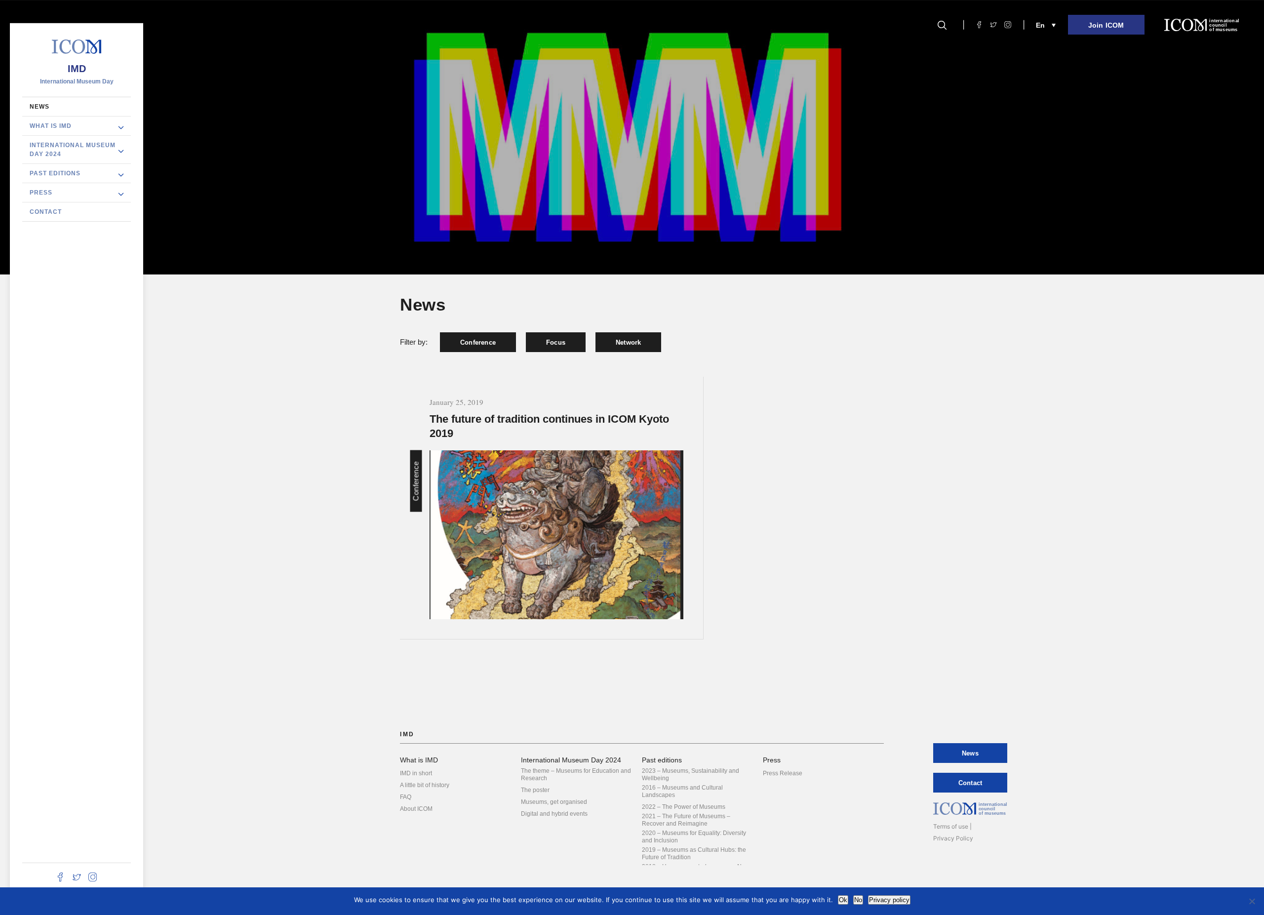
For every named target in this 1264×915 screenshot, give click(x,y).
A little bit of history (424, 785)
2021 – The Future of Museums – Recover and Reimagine (686, 820)
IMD (77, 68)
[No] (1252, 901)
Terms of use (950, 826)
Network (628, 342)
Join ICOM (1106, 25)
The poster (535, 790)
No (858, 900)
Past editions (55, 172)
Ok (843, 900)
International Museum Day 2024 (73, 149)
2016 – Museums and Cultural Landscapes (682, 791)
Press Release (782, 773)
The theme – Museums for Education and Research (576, 774)
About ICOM (416, 808)
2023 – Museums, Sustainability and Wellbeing (690, 774)
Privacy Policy (953, 838)
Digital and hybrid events (554, 813)
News (39, 106)
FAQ (405, 797)
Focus (555, 342)
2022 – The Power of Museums (683, 806)
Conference (478, 342)
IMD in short (416, 773)
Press (41, 192)
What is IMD (51, 125)
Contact (46, 211)
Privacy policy (889, 900)
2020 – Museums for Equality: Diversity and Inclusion (694, 837)
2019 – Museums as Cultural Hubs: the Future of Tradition (694, 853)
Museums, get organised (554, 801)
